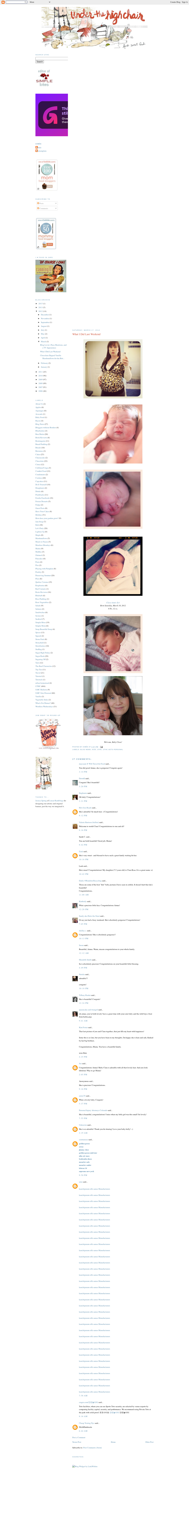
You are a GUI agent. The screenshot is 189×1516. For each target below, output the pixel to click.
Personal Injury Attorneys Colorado (93, 1110)
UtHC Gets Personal (113, 749)
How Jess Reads (85, 807)
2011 (41, 371)
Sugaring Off (40, 659)
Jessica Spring (41, 800)
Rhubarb (38, 595)
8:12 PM (83, 815)
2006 (41, 391)
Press (37, 578)
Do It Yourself (41, 484)
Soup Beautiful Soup (43, 629)
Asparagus (39, 410)
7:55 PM (83, 1118)
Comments (43, 208)
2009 (41, 379)
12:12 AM (84, 953)
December (45, 314)
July (43, 330)
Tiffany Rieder (85, 995)
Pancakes (39, 558)
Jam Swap (39, 521)
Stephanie (83, 793)
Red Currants (40, 588)
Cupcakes (39, 481)
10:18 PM (83, 988)
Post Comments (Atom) (92, 1447)
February (44, 363)
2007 (41, 387)
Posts (41, 203)
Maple (38, 535)
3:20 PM (83, 786)
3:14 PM (83, 771)
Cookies (38, 478)
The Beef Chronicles (43, 666)
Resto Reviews (41, 592)
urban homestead (42, 683)
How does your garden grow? (46, 518)
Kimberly (83, 901)
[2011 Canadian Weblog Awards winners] (67, 135)
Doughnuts (39, 488)
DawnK (82, 778)
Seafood (38, 619)
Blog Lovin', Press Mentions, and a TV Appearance (53, 346)
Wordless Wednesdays (44, 706)
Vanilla (38, 696)
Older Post (149, 1442)
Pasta (37, 562)
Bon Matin (39, 434)
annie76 (82, 1095)
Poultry (38, 572)
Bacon (38, 420)
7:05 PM (83, 924)
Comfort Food (41, 471)
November (45, 318)
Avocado (39, 414)
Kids (94, 749)
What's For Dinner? (43, 703)
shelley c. (83, 930)
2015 (41, 303)
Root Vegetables (42, 602)
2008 (41, 383)
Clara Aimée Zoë (113, 602)
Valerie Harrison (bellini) (89, 822)
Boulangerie (40, 441)
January (44, 367)
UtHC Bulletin (41, 689)
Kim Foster (83, 1027)
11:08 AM (84, 894)
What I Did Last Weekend (86, 334)
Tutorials (39, 679)
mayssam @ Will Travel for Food (92, 763)
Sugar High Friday (42, 652)
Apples (38, 407)
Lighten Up (40, 531)
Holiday (38, 514)
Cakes (37, 454)
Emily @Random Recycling (90, 880)
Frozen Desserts (41, 501)
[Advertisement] (94, 1497)
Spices (38, 632)
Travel (37, 672)
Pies (37, 565)
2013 (41, 307)
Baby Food (39, 417)
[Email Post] (101, 747)
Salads (38, 605)
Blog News (85, 749)
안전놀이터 (114, 1412)
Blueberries (40, 430)
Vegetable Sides (41, 699)
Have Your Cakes (42, 511)
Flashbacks (39, 494)
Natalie (82, 974)
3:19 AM (83, 1133)
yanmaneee (83, 1139)
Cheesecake (40, 457)
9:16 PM (83, 1089)
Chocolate (39, 461)
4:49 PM (83, 967)
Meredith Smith (85, 959)
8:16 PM (83, 830)
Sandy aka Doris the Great (89, 916)
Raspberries (40, 585)
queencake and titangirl (88, 1009)
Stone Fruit (39, 639)
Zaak (81, 851)
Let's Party (39, 528)
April (43, 337)
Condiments (40, 474)
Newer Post (76, 1442)
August (44, 326)
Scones (38, 615)
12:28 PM (83, 909)
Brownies (39, 451)
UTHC (99, 749)
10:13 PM (83, 938)
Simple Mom (40, 625)
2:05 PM (83, 1074)
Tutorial (38, 676)
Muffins (38, 551)
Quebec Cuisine (41, 582)
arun (81, 1181)
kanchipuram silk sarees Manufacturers (94, 1189)
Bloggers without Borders (45, 427)
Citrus (37, 464)
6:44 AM (83, 1431)
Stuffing (38, 649)
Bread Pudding (41, 444)
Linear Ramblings (56, 800)
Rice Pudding (40, 599)
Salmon (38, 609)
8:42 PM (83, 844)
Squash (38, 635)
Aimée (38, 147)
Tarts (37, 662)
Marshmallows (41, 538)
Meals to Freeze (41, 541)
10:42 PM (83, 874)
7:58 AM (83, 1395)
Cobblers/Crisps (41, 467)
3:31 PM (83, 801)
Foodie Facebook (42, 498)
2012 (41, 311)
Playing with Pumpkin (44, 568)
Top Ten (38, 669)
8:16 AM (83, 1416)
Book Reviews (41, 437)
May (43, 333)
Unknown (83, 1125)
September (45, 322)
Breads (38, 447)
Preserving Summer (43, 575)
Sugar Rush (40, 656)
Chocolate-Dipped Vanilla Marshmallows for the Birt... (52, 357)
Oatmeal (38, 555)
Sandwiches (40, 612)
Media (38, 548)
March (44, 341)
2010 (41, 375)
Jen (80, 1063)
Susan (81, 945)
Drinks (38, 491)
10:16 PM (83, 859)
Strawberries (40, 646)
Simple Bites (40, 622)
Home (113, 1442)
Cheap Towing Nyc (86, 1423)
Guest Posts (40, 508)
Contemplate (41, 151)
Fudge (37, 504)
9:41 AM (83, 1020)
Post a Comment (78, 1437)
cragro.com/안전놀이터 (88, 1402)
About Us (39, 403)
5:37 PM (83, 1103)
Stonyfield (39, 642)
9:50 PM (83, 1175)
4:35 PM (83, 1056)
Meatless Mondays (42, 545)
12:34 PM (83, 1003)
